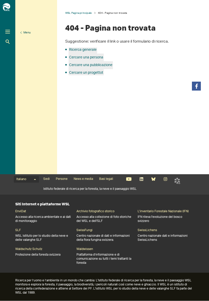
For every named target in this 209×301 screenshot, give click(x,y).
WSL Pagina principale (78, 12)
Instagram (165, 179)
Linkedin (141, 179)
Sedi (46, 179)
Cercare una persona (86, 57)
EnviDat (20, 211)
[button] (196, 86)
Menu (27, 33)
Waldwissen (84, 249)
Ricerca (8, 42)
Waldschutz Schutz (28, 249)
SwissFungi (84, 230)
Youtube (129, 179)
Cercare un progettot (86, 73)
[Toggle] (7, 31)
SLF (177, 180)
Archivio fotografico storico (95, 211)
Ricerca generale (83, 50)
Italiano (21, 179)
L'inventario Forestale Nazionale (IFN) (163, 211)
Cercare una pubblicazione (90, 65)
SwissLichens (147, 230)
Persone (62, 179)
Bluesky (153, 179)
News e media (83, 179)
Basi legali (106, 179)
